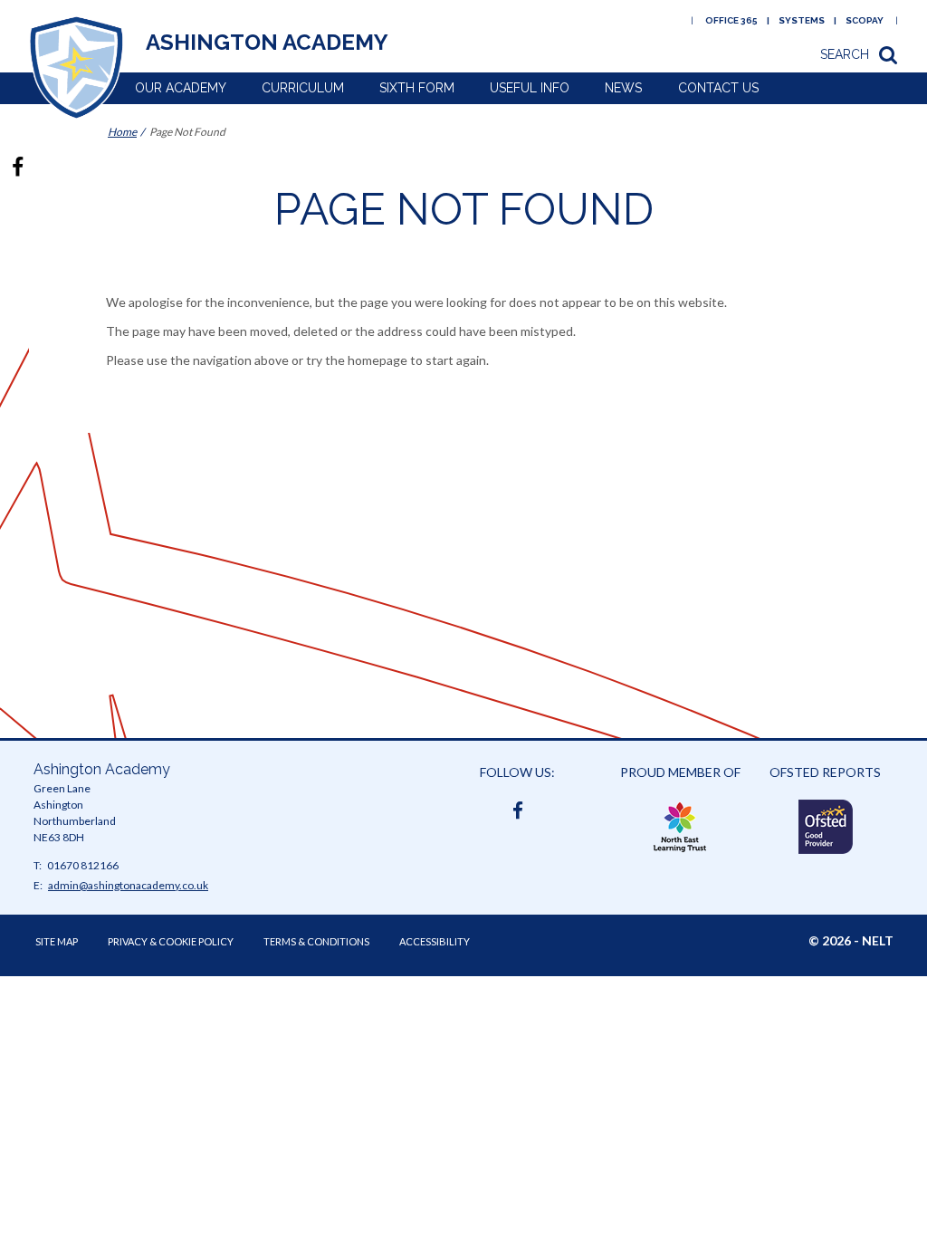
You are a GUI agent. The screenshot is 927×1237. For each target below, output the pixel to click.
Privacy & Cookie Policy (171, 941)
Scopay (865, 20)
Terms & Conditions (316, 941)
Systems (802, 20)
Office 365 (731, 20)
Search (844, 54)
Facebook (517, 806)
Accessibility (434, 941)
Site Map (56, 941)
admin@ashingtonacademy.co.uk (128, 885)
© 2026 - (851, 940)
